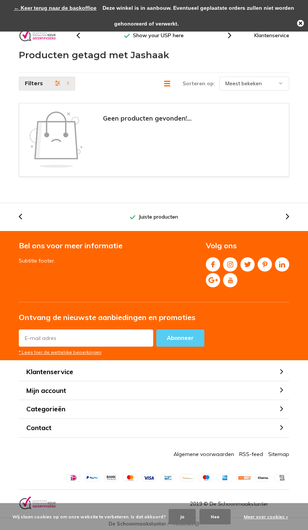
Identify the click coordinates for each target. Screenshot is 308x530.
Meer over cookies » (266, 516)
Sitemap (278, 454)
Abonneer (180, 337)
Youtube (230, 280)
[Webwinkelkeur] (37, 36)
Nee (215, 516)
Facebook (213, 264)
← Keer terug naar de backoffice (55, 8)
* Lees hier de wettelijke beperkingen (60, 352)
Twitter (247, 264)
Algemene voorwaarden (204, 454)
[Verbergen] (300, 23)
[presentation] (82, 35)
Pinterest (265, 264)
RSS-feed (251, 454)
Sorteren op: (199, 83)
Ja (182, 516)
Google (213, 280)
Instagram (230, 264)
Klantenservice (271, 35)
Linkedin (282, 264)
